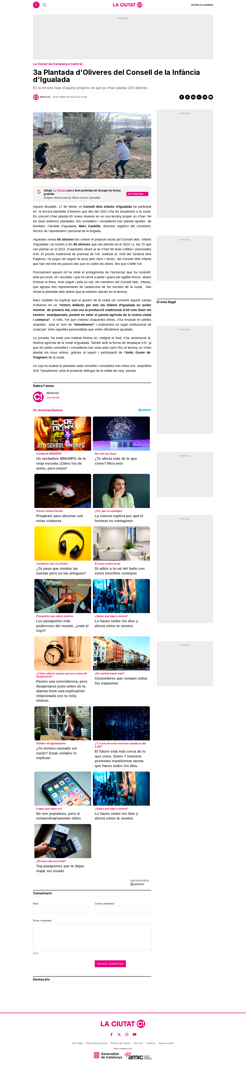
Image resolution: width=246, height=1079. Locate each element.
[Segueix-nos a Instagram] (126, 1034)
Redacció (45, 97)
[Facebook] (181, 97)
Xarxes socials (166, 1043)
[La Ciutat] (127, 5)
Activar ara (135, 194)
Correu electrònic (104, 903)
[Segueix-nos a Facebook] (111, 1034)
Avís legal (77, 1043)
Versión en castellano (202, 5)
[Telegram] (205, 97)
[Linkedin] (193, 97)
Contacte (150, 1043)
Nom (35, 903)
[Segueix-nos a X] (119, 1034)
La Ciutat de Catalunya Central (57, 64)
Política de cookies (121, 1043)
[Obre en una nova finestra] (108, 1055)
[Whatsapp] (199, 97)
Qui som (138, 1043)
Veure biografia (52, 397)
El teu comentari (42, 920)
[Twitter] (187, 97)
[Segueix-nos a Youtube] (134, 1034)
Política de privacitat (96, 1043)
